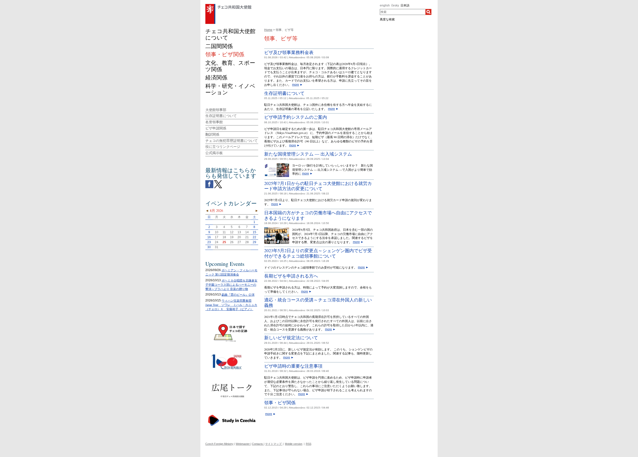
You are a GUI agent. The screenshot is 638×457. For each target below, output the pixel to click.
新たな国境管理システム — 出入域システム (308, 154)
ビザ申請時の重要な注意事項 (293, 366)
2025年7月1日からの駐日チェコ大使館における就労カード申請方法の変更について (318, 186)
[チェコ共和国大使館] (228, 5)
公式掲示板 (214, 153)
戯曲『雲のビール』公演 (238, 294)
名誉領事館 (214, 122)
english (385, 5)
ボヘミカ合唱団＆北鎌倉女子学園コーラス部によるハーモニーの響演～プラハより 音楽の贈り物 (231, 284)
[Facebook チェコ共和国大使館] (209, 181)
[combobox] (402, 12)
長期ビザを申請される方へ (291, 276)
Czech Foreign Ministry (219, 443)
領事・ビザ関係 (280, 402)
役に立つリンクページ (222, 147)
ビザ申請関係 (215, 128)
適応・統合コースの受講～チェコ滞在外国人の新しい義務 (318, 302)
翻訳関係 (212, 134)
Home (268, 30)
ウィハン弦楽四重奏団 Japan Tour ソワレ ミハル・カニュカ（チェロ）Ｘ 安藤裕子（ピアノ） (231, 304)
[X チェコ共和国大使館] (218, 181)
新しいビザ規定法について (291, 338)
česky (395, 5)
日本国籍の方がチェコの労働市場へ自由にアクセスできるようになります (318, 215)
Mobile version (293, 443)
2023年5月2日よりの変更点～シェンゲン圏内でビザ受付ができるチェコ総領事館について (318, 253)
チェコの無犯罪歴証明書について (231, 141)
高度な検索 (387, 19)
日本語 (404, 5)
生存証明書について (284, 93)
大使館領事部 (215, 110)
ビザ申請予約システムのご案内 (295, 117)
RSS (308, 443)
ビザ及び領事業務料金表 (289, 52)
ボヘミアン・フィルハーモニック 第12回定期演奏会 (231, 272)
